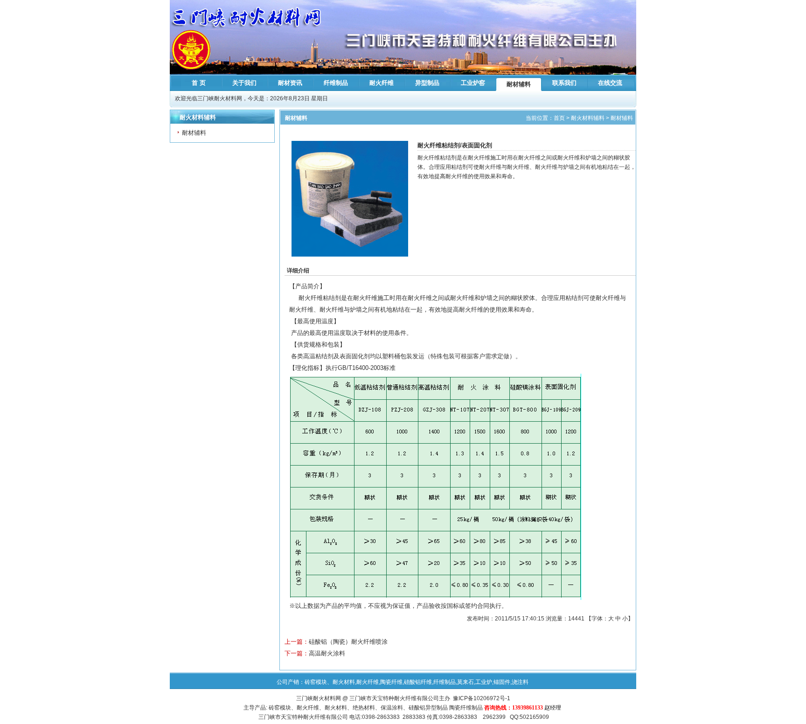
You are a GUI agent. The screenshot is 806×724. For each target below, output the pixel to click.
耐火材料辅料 (587, 118)
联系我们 (564, 82)
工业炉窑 (473, 82)
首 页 (199, 82)
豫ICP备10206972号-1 (481, 698)
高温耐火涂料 (327, 653)
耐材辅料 (519, 84)
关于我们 (244, 82)
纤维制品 (336, 82)
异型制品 (427, 82)
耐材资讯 (290, 82)
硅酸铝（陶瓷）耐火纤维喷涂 (348, 641)
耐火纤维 (381, 82)
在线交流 (610, 82)
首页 (559, 118)
